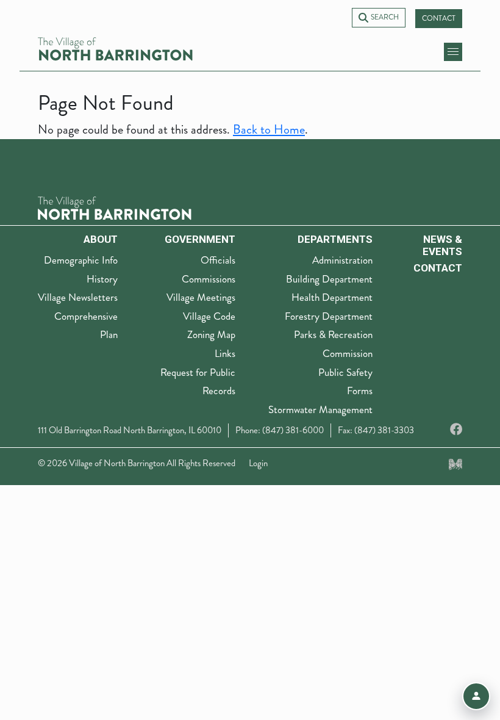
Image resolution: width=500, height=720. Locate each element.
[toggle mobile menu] (453, 52)
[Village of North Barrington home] (115, 49)
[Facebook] (456, 430)
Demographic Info (81, 260)
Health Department (332, 297)
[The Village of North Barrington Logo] (114, 207)
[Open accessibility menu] (476, 696)
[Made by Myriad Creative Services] (455, 463)
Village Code (209, 316)
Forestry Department (329, 316)
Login (258, 463)
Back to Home (269, 130)
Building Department (329, 279)
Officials (218, 260)
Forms (360, 390)
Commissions (208, 279)
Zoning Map (211, 334)
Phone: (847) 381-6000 (279, 430)
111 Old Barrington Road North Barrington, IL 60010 (129, 430)
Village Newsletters (78, 297)
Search (385, 17)
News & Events (442, 245)
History (102, 279)
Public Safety (345, 372)
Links (225, 353)
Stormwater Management (320, 409)
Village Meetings (200, 297)
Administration (342, 260)
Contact (438, 18)
